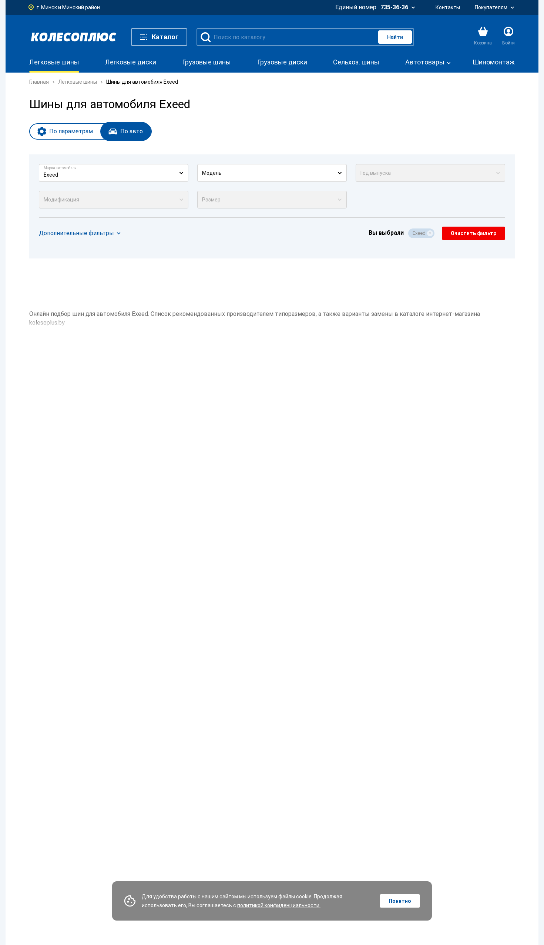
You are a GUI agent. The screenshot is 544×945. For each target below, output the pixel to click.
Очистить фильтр (473, 233)
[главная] (73, 37)
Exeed (419, 233)
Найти (395, 37)
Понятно (400, 901)
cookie (304, 896)
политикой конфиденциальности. (278, 905)
